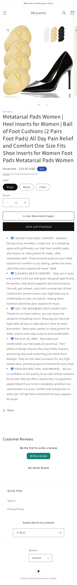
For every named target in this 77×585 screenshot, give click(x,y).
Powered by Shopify (47, 578)
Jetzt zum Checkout (39, 226)
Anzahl (6, 195)
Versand (6, 174)
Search (11, 500)
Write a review (38, 456)
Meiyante (32, 578)
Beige (10, 187)
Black (26, 187)
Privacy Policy (15, 509)
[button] (5, 13)
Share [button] (10, 410)
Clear (42, 187)
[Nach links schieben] (30, 105)
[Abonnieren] (60, 532)
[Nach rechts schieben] (47, 105)
